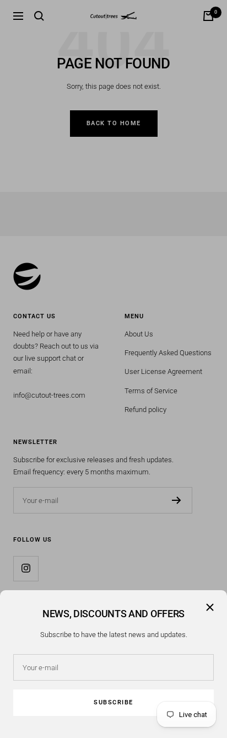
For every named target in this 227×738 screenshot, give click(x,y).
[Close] (210, 607)
